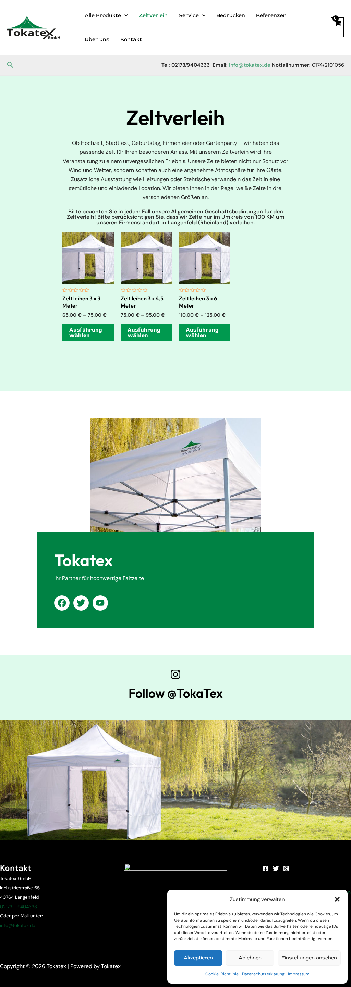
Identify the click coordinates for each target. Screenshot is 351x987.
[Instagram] (286, 868)
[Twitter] (276, 868)
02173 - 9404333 (18, 907)
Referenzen (271, 15)
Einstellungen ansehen (309, 957)
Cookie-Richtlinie (222, 974)
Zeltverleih (153, 15)
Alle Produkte (103, 15)
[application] (124, 15)
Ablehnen (250, 957)
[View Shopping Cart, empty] (337, 27)
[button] (337, 899)
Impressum (299, 974)
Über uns (97, 39)
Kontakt (131, 39)
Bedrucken (230, 15)
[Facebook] (266, 868)
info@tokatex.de (17, 925)
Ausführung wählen (85, 332)
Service (189, 15)
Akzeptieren (198, 957)
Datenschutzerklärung (263, 974)
